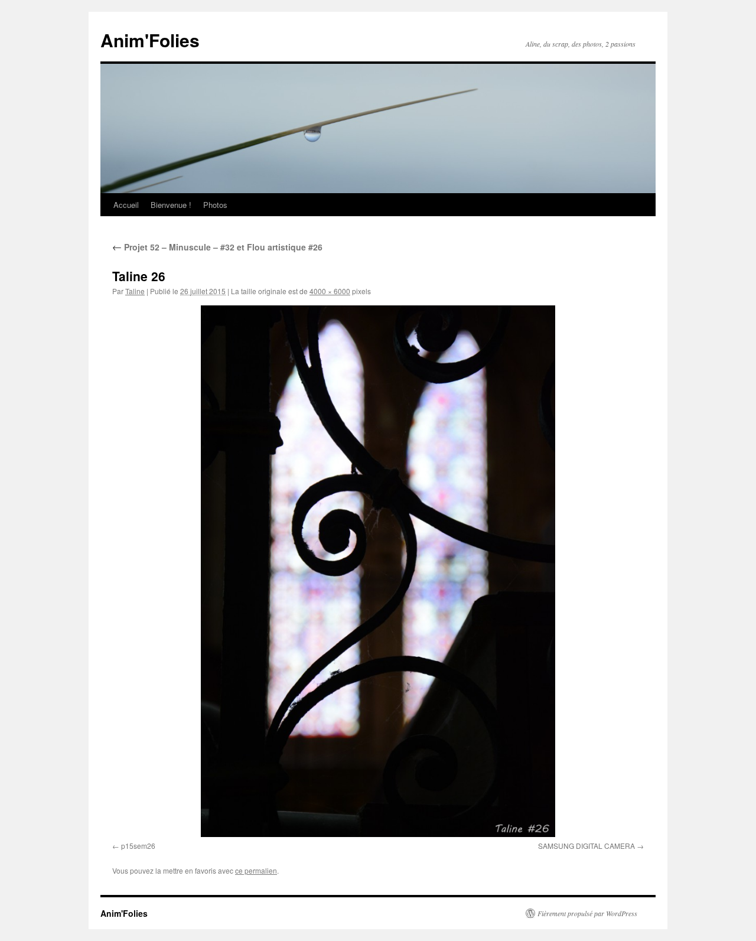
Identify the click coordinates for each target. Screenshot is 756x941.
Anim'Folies (150, 40)
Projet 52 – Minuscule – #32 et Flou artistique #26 (217, 247)
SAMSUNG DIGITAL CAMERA (586, 846)
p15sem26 (138, 846)
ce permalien (256, 870)
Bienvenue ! (171, 204)
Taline (135, 291)
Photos (215, 204)
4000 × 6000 (329, 291)
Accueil (126, 204)
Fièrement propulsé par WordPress (587, 913)
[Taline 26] (378, 571)
